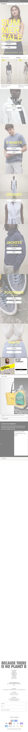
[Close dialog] (26, 358)
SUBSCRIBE (21, 369)
